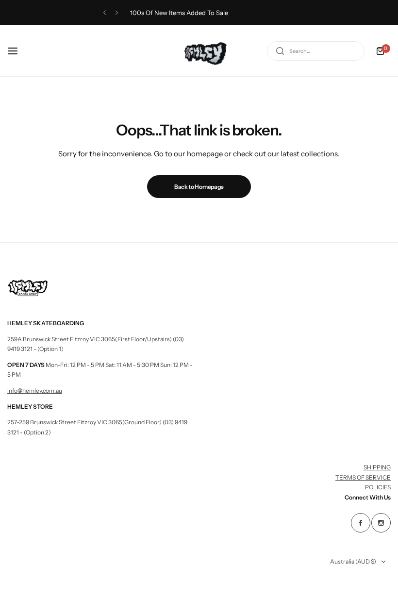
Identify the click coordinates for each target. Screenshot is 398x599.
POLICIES (378, 487)
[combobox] (316, 51)
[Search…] (280, 51)
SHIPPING (377, 467)
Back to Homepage (199, 186)
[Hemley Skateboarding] (199, 50)
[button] (104, 13)
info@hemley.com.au (34, 390)
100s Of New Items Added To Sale (179, 13)
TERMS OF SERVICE (363, 477)
